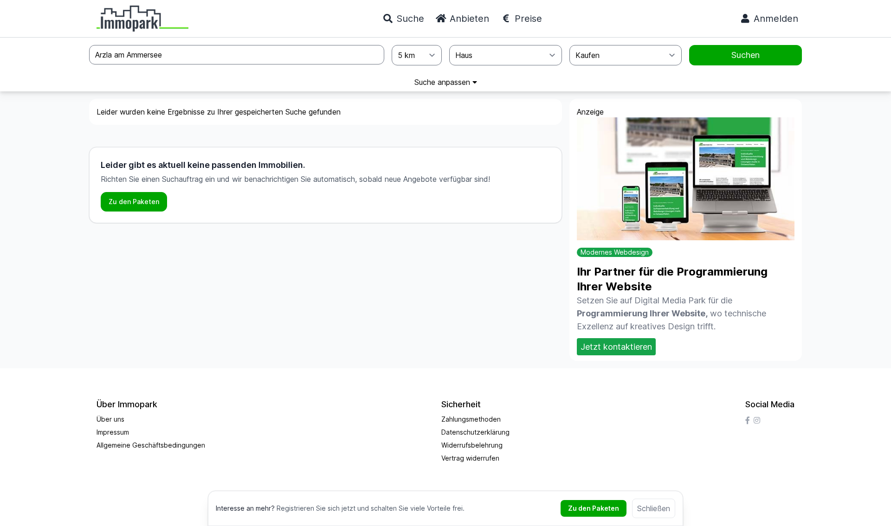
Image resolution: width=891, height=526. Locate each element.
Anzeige (590, 111)
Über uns (110, 419)
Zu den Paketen (134, 201)
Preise (527, 18)
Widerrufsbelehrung (472, 445)
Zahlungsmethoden (471, 419)
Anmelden (774, 18)
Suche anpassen (443, 82)
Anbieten (468, 18)
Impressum (113, 432)
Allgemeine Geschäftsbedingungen (151, 445)
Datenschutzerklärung (475, 432)
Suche (409, 18)
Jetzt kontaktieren (616, 347)
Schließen (653, 508)
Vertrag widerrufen (470, 458)
